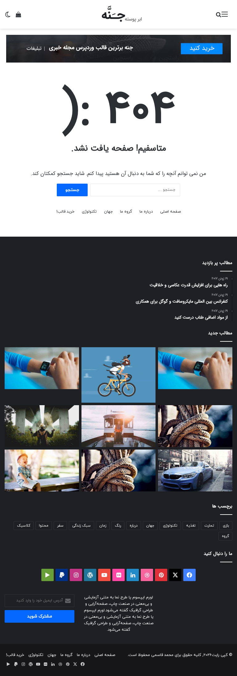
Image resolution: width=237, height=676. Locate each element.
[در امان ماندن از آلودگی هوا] (195, 426)
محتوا (43, 525)
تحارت (209, 525)
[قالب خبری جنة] (118, 14)
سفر (60, 525)
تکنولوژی (89, 211)
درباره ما (146, 211)
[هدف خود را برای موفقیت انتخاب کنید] (195, 368)
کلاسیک (23, 525)
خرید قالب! (65, 211)
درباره (134, 525)
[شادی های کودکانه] (42, 470)
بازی (226, 525)
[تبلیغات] (118, 48)
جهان (108, 211)
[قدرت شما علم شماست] (118, 470)
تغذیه (191, 525)
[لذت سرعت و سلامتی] (118, 375)
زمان (102, 525)
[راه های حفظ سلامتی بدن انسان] (42, 426)
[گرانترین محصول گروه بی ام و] (195, 470)
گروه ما (126, 211)
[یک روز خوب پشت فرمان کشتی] (118, 426)
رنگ (118, 525)
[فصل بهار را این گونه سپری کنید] (42, 368)
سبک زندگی (81, 525)
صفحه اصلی (170, 211)
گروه (225, 536)
